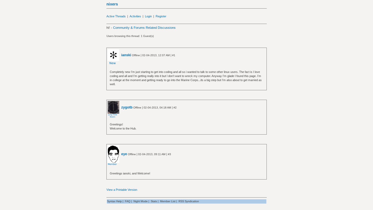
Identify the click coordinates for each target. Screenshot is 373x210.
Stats (154, 201)
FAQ (127, 201)
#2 (175, 107)
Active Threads (116, 16)
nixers (112, 4)
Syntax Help (114, 201)
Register (161, 16)
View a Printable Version (121, 189)
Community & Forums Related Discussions (144, 28)
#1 (173, 55)
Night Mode (140, 201)
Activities (135, 16)
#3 (169, 154)
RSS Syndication (189, 201)
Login (148, 16)
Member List (167, 201)
